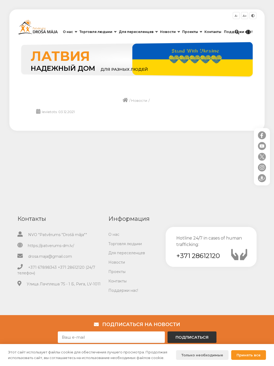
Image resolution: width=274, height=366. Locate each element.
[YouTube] (262, 146)
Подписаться (192, 337)
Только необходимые (202, 355)
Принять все (249, 355)
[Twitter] (262, 156)
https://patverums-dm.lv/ (51, 245)
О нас (68, 32)
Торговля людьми (95, 32)
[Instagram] (262, 167)
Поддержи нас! (123, 290)
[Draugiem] (262, 178)
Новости (168, 32)
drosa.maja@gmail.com (50, 256)
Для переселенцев (136, 32)
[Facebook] (262, 135)
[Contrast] (252, 15)
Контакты (212, 32)
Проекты (190, 32)
